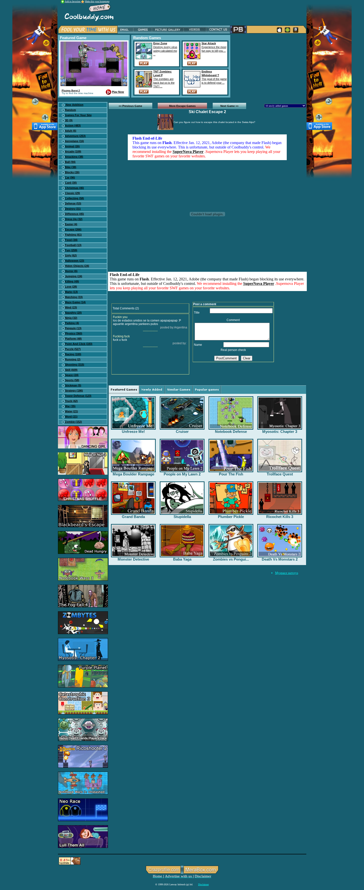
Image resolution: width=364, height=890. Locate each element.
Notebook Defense (231, 431)
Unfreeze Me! (133, 431)
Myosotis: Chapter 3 (279, 431)
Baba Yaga (182, 559)
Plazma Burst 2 (71, 90)
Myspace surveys (286, 573)
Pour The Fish (231, 474)
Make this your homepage (97, 1)
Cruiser (182, 431)
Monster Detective (133, 559)
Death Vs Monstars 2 (280, 559)
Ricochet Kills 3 (279, 517)
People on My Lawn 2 (182, 474)
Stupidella (182, 517)
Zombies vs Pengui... (231, 559)
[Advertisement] (269, 66)
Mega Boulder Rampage (133, 474)
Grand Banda (133, 517)
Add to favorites (73, 1)
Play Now (118, 91)
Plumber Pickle (231, 517)
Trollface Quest (280, 474)
